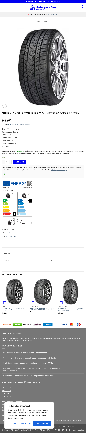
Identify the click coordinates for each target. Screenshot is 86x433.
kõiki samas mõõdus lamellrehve (19, 124)
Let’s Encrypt (32, 338)
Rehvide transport (66, 426)
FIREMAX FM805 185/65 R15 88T (41, 309)
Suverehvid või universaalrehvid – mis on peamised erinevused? (28, 376)
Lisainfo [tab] (7, 253)
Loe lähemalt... (53, 14)
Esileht (37, 21)
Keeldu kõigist (26, 424)
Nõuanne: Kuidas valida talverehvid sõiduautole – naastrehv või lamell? (31, 368)
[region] (29, 415)
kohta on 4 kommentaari (10, 370)
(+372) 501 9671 (48, 1)
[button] (3, 7)
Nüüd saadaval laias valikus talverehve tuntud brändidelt (25, 353)
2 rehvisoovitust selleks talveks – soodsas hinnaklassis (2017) (28, 363)
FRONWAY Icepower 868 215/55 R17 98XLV (14, 310)
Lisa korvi (20, 162)
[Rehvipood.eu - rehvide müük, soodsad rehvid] (43, 7)
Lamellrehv (47, 21)
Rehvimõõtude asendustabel (13, 402)
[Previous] (1, 298)
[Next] (84, 298)
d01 (7, 236)
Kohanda (13, 424)
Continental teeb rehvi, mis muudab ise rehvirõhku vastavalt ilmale (29, 358)
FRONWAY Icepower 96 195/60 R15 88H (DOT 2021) (70, 310)
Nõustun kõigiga (43, 424)
